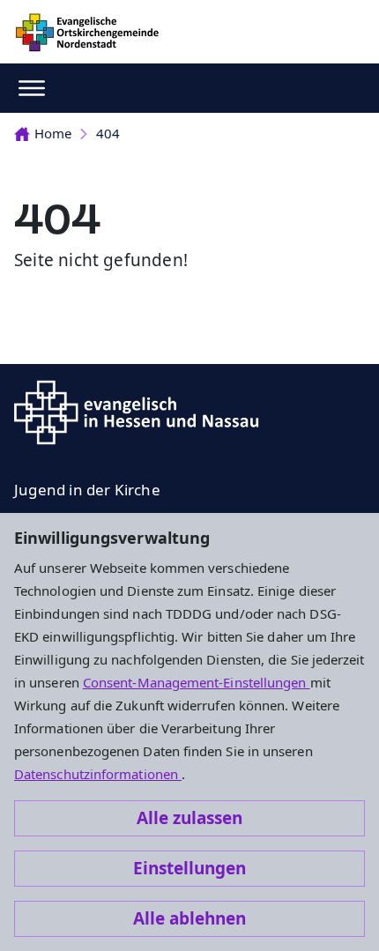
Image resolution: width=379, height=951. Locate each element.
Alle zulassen (189, 817)
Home (52, 133)
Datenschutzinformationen (98, 774)
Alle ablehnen (189, 918)
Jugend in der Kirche (87, 489)
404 (108, 133)
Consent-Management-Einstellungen (196, 682)
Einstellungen (189, 868)
